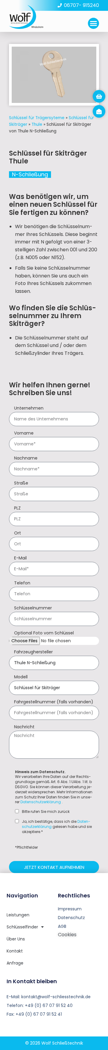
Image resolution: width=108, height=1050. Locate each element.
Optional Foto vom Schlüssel (44, 633)
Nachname (26, 458)
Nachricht (24, 727)
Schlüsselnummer (33, 608)
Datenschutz (71, 918)
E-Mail (20, 558)
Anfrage (15, 963)
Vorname (24, 433)
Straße (21, 483)
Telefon (22, 583)
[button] (93, 23)
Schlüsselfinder (22, 927)
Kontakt (15, 951)
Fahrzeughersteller (33, 652)
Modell (21, 677)
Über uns (16, 939)
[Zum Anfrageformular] (99, 96)
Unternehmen (29, 408)
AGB (62, 926)
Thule (37, 124)
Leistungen (18, 915)
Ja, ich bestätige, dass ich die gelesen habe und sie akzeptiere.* (57, 826)
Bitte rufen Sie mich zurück (46, 811)
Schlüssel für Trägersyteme (36, 118)
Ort (17, 533)
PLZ (17, 508)
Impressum (70, 909)
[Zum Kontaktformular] (99, 111)
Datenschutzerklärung (40, 801)
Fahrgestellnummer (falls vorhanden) (53, 702)
